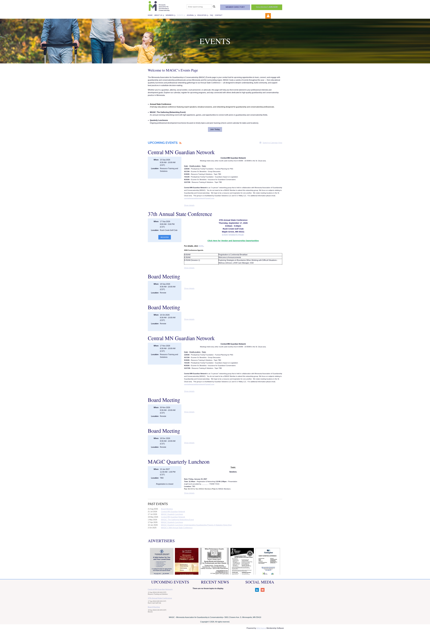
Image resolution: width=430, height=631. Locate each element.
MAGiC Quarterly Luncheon (179, 461)
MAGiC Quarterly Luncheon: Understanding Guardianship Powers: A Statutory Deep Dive (196, 525)
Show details (189, 205)
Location (155, 168)
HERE (200, 246)
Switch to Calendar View (272, 143)
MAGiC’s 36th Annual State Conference (176, 528)
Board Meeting (164, 276)
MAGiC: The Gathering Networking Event (177, 520)
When (156, 160)
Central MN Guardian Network (181, 152)
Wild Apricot (261, 628)
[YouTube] (262, 590)
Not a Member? (267, 7)
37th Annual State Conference (180, 213)
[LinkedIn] (257, 590)
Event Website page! (233, 235)
